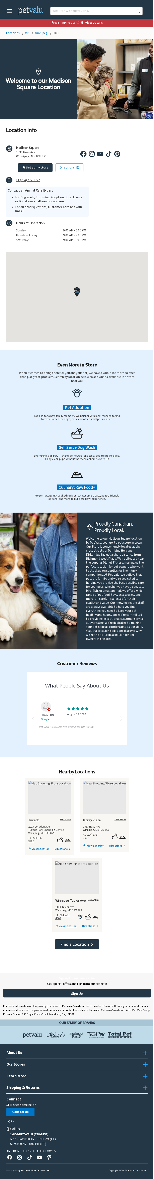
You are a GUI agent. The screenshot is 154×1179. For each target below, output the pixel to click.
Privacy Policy (13, 1170)
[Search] (138, 11)
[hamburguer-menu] (9, 11)
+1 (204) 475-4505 (62, 917)
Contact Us (20, 1112)
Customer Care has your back (48, 209)
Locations (13, 33)
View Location (41, 849)
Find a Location (75, 944)
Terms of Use (42, 1170)
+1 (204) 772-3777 (28, 180)
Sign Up (77, 993)
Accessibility (28, 1170)
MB (27, 33)
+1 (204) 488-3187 (35, 839)
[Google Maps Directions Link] (49, 783)
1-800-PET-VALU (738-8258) (29, 1134)
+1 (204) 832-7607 (90, 836)
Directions (61, 849)
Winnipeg (41, 33)
